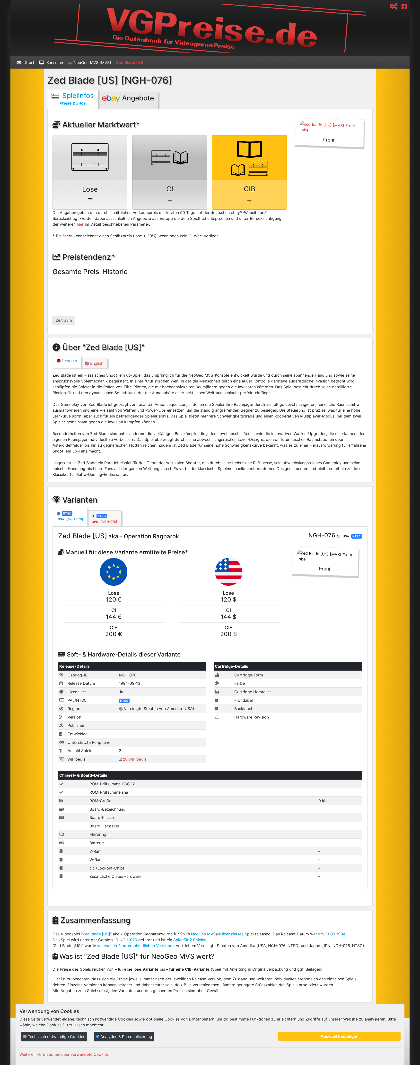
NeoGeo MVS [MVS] (91, 62)
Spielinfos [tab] (77, 98)
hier (80, 224)
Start (29, 62)
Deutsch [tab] (69, 360)
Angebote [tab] (137, 98)
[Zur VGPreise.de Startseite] (210, 28)
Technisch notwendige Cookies (55, 1036)
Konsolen (54, 62)
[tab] (69, 517)
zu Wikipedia (134, 759)
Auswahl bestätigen (340, 1036)
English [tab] (96, 363)
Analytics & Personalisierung (125, 1036)
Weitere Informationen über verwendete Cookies (64, 1054)
